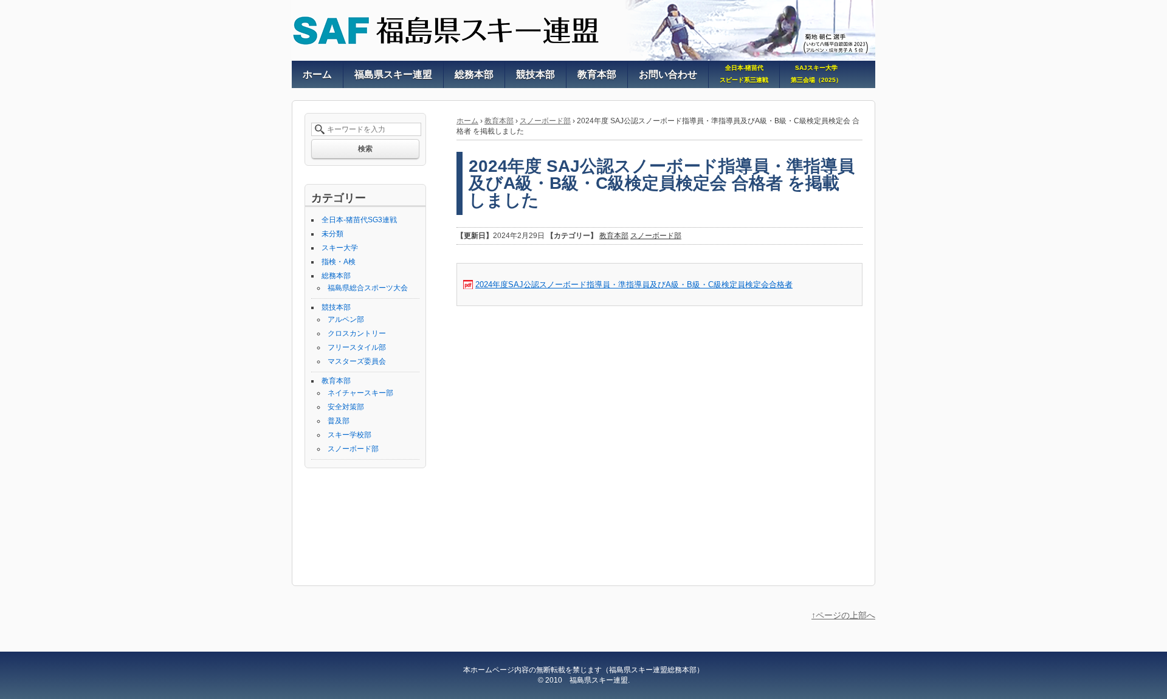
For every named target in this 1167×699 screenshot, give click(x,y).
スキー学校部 (349, 435)
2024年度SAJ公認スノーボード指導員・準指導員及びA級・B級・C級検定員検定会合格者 (634, 284)
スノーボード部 (545, 121)
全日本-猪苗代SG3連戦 (359, 220)
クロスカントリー (357, 333)
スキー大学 (340, 248)
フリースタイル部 (357, 347)
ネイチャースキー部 (360, 393)
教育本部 (499, 121)
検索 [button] (365, 149)
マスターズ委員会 (357, 361)
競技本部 (336, 307)
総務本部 (336, 275)
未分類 (332, 234)
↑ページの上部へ (843, 615)
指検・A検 (339, 261)
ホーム (467, 121)
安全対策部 (346, 407)
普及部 (338, 421)
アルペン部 (346, 319)
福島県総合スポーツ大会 (368, 288)
